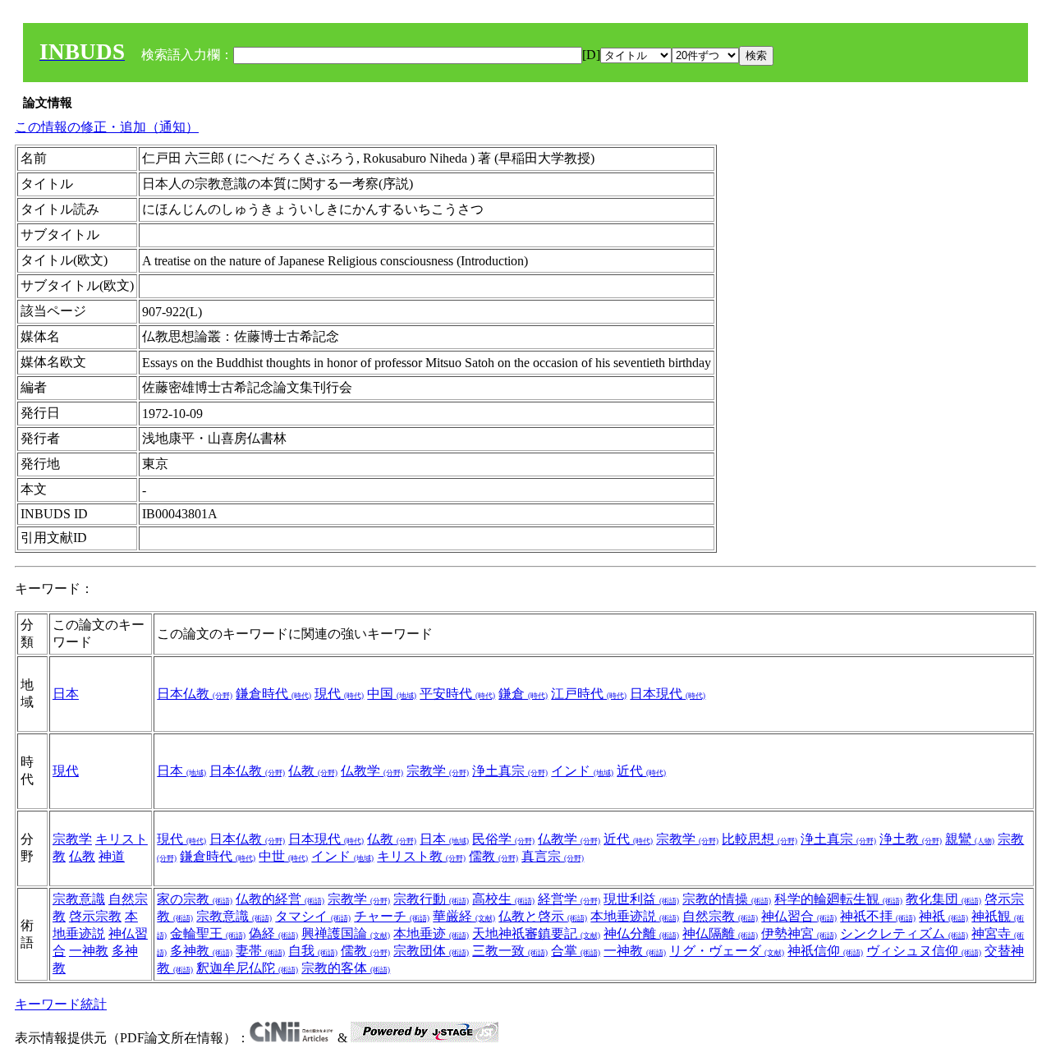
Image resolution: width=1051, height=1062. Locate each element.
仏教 (312, 771)
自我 (312, 951)
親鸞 (969, 839)
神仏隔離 (720, 933)
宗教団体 (431, 951)
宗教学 (437, 771)
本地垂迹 (431, 933)
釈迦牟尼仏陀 (247, 968)
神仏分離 (641, 933)
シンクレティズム (904, 933)
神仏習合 (799, 916)
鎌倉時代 (273, 694)
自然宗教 (720, 916)
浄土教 (910, 839)
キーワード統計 (61, 1004)
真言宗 (552, 856)
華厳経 (464, 916)
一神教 (88, 951)
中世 (283, 856)
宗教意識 (79, 899)
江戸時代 (588, 694)
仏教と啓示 (542, 916)
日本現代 (667, 694)
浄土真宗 (510, 771)
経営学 (569, 899)
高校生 (503, 899)
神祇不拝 (878, 916)
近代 (641, 771)
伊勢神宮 (799, 933)
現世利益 (641, 899)
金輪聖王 (208, 933)
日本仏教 (194, 694)
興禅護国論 (345, 933)
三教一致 (510, 951)
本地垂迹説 (634, 916)
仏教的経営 (280, 899)
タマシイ (313, 916)
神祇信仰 (825, 951)
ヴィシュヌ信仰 (923, 951)
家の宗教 (194, 899)
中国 (391, 694)
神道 (112, 856)
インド (582, 771)
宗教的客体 (345, 968)
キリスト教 (421, 856)
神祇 (943, 916)
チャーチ (391, 916)
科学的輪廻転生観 (838, 899)
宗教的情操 (726, 899)
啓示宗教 (95, 916)
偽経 (273, 933)
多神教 (201, 951)
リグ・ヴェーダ (726, 951)
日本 (66, 694)
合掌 (575, 951)
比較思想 (759, 839)
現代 (339, 694)
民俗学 (503, 839)
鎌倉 (523, 694)
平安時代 (457, 694)
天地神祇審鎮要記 (536, 933)
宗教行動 (431, 899)
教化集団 (943, 899)
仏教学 (372, 771)
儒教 (493, 856)
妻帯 (260, 951)
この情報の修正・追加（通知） (107, 127)
